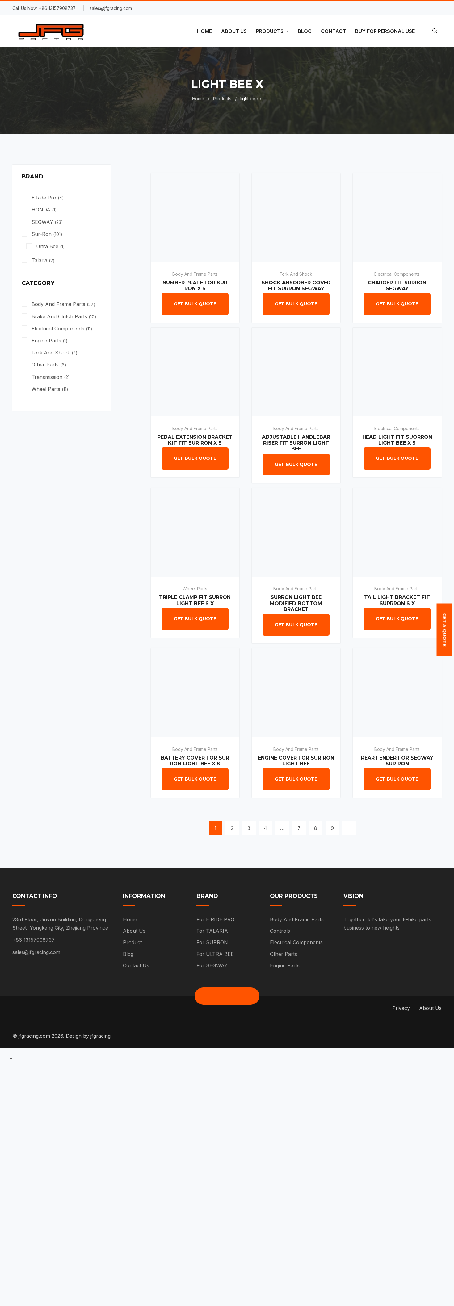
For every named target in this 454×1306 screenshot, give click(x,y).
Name (122, 1087)
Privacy (401, 1008)
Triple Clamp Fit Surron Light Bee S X (195, 600)
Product (132, 942)
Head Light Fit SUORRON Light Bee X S (397, 440)
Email (121, 1120)
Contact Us (136, 965)
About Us (134, 931)
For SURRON (212, 942)
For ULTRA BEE (215, 954)
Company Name (135, 1153)
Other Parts (283, 954)
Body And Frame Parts (195, 274)
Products (222, 98)
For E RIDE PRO (215, 919)
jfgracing (100, 1036)
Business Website (137, 1186)
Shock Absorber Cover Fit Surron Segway (296, 285)
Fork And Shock (296, 274)
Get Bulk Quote (195, 304)
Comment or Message (143, 1219)
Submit (132, 1255)
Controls (280, 931)
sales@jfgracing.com (36, 952)
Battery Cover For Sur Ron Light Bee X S (195, 761)
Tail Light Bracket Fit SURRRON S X (397, 600)
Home (198, 98)
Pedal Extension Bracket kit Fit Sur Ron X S (195, 440)
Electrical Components (397, 274)
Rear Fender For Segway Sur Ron (397, 761)
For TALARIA (212, 931)
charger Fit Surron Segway (397, 285)
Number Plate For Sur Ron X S (194, 285)
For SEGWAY (212, 965)
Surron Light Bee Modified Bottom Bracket (296, 603)
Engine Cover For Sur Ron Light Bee (296, 761)
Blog (128, 954)
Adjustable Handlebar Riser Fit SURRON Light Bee (296, 443)
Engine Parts (285, 965)
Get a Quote (444, 630)
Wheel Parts (195, 588)
